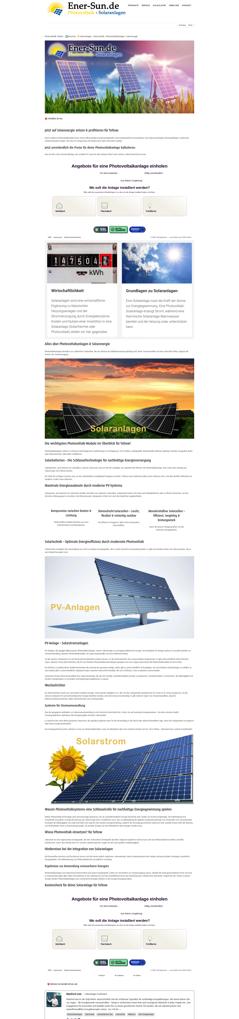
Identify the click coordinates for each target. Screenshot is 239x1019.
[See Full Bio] (120, 994)
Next (190, 25)
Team (123, 1016)
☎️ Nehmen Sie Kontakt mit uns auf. (62, 969)
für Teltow (137, 960)
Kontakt (145, 1016)
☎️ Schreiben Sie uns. (54, 119)
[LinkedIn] (79, 1004)
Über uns (117, 1016)
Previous (182, 25)
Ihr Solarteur (119, 960)
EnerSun (102, 960)
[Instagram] (71, 1004)
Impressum (129, 1016)
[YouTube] (75, 1004)
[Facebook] (67, 1004)
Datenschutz (137, 1016)
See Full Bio (113, 994)
